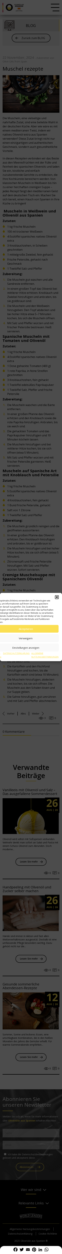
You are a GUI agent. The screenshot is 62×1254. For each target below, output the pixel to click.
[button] (57, 597)
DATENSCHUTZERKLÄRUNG (16, 653)
